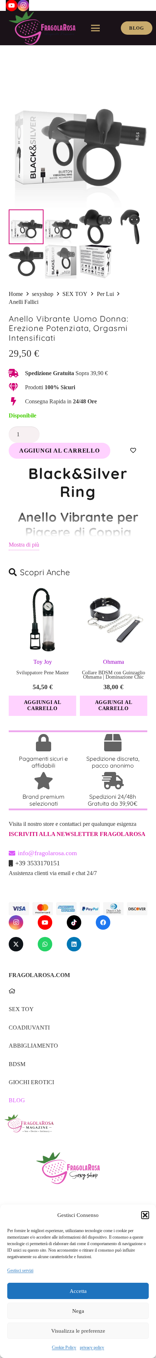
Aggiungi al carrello (59, 450)
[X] (16, 944)
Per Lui (105, 294)
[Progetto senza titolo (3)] (75, 1128)
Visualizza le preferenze (78, 1331)
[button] (145, 1215)
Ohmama (113, 662)
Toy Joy (42, 662)
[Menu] (95, 28)
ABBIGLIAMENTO (33, 1046)
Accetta (78, 1291)
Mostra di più (24, 545)
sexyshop (42, 294)
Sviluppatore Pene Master (42, 672)
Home (16, 294)
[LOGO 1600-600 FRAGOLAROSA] (42, 28)
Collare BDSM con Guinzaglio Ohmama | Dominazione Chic (113, 675)
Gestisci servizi (20, 1270)
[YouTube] (45, 922)
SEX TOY (74, 294)
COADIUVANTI (29, 1027)
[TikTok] (74, 922)
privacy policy (92, 1347)
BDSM (17, 1064)
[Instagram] (16, 922)
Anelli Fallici (23, 302)
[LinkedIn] (74, 944)
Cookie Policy (64, 1347)
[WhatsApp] (45, 944)
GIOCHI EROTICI (31, 1082)
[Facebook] (103, 922)
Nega (78, 1311)
